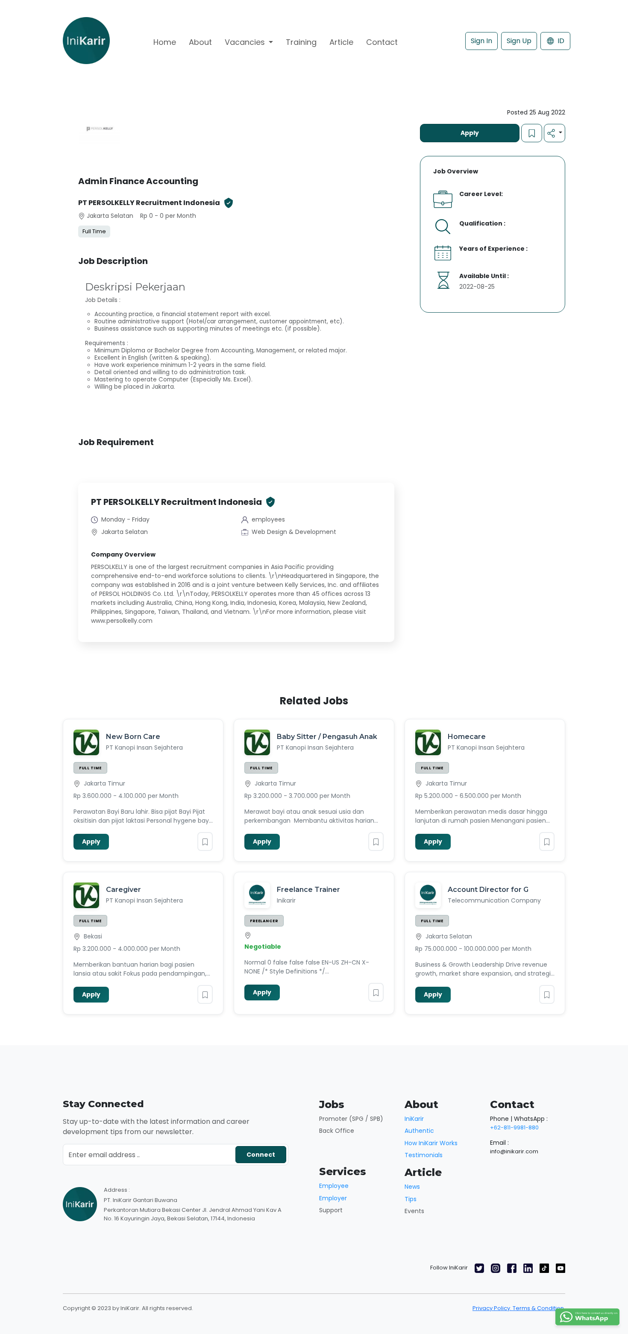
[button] (554, 133)
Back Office (336, 1130)
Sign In (481, 41)
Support (331, 1210)
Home (164, 42)
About (200, 42)
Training (301, 42)
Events (414, 1211)
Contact (382, 42)
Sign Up (519, 41)
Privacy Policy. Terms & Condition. (518, 1308)
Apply (470, 133)
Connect (261, 1154)
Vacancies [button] (246, 42)
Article (341, 42)
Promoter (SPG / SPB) (351, 1118)
